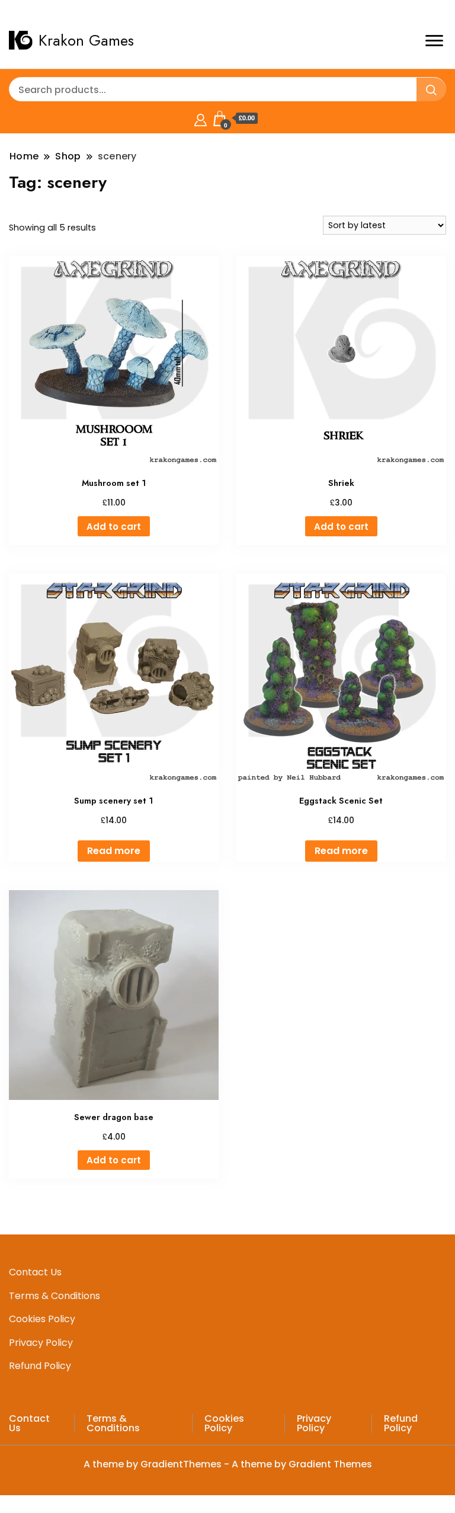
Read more (113, 851)
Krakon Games (86, 40)
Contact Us (35, 1272)
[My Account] (200, 118)
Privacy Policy (41, 1342)
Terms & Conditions (54, 1296)
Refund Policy (40, 1366)
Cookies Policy (42, 1319)
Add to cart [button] (113, 526)
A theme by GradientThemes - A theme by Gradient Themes (228, 1464)
